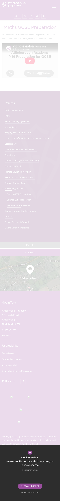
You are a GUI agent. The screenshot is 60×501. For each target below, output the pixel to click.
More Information (30, 470)
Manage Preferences (30, 492)
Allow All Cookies (30, 486)
